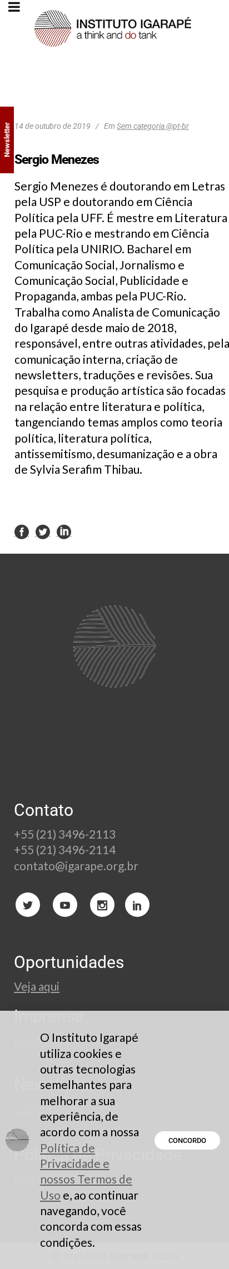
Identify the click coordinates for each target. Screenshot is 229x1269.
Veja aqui (36, 986)
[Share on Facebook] (21, 531)
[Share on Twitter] (43, 531)
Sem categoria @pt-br (153, 126)
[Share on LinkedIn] (64, 531)
